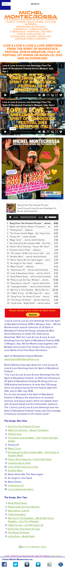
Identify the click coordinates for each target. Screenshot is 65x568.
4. (29, 233)
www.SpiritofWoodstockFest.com (21, 359)
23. (29, 296)
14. (20, 266)
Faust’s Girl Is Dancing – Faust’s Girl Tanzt (30, 459)
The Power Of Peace (18, 532)
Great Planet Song (17, 503)
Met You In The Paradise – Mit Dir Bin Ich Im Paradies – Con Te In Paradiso (31, 520)
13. (25, 263)
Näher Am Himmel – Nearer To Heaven (28, 430)
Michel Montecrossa (30, 14)
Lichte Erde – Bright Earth (21, 536)
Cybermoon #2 (16, 485)
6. (26, 240)
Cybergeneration (17, 514)
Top (59, 556)
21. (29, 290)
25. (29, 303)
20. (29, 286)
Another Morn (15, 470)
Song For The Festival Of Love (24, 426)
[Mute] (46, 217)
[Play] (10, 217)
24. (29, 300)
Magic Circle (14, 448)
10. (29, 253)
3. (20, 230)
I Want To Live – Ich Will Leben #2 (25, 525)
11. (27, 256)
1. (29, 223)
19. (29, 283)
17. (29, 276)
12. (29, 260)
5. (21, 236)
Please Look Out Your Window (24, 506)
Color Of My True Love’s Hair (23, 466)
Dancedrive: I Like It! (18, 510)
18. (29, 280)
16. (29, 273)
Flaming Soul (15, 434)
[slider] (53, 217)
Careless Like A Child (19, 463)
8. (29, 246)
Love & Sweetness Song (20, 489)
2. (29, 226)
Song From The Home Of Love (24, 528)
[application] (32, 217)
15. (27, 270)
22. (29, 293)
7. (29, 243)
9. (24, 250)
